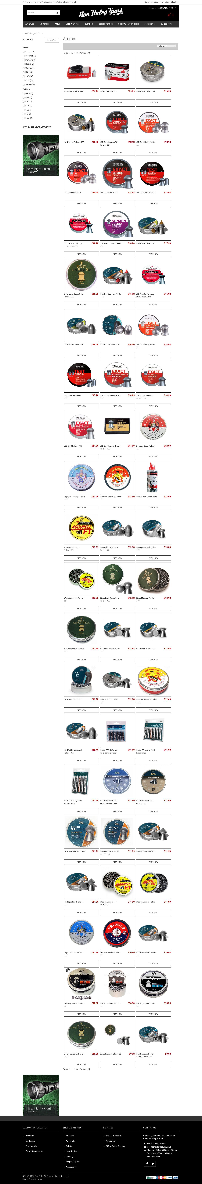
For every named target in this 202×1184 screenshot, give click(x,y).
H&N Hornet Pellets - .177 (74, 142)
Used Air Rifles (73, 24)
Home (147, 2)
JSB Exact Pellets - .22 (108, 193)
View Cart (165, 2)
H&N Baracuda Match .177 (74, 851)
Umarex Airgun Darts (108, 91)
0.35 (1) (28, 106)
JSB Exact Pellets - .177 (73, 446)
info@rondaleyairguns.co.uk (66, 2)
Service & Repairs (113, 1136)
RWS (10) (29, 80)
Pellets (69, 1146)
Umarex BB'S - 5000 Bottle (146, 497)
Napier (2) (29, 64)
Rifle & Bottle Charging (115, 1146)
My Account (155, 2)
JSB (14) (29, 76)
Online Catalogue (29, 33)
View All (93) (84, 53)
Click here (32, 172)
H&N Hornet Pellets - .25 (145, 243)
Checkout (175, 2)
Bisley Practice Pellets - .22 (110, 1054)
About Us (30, 1136)
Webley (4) (30, 84)
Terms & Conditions (34, 1151)
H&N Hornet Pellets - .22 (145, 91)
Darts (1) (29, 93)
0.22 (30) (29, 118)
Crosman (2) (30, 56)
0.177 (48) (29, 101)
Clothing (89, 24)
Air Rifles (29, 24)
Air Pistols (44, 24)
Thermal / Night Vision (128, 24)
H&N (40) (29, 72)
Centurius (38, 1179)
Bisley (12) (29, 52)
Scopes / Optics (106, 24)
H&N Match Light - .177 (73, 699)
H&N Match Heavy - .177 (145, 649)
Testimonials (31, 1146)
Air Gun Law (111, 1141)
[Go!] (57, 12)
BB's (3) (28, 97)
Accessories (150, 24)
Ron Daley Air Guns (43, 1176)
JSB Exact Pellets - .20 (72, 193)
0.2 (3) (28, 114)
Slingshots (166, 24)
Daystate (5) (30, 60)
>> (77, 53)
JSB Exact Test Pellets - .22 (146, 193)
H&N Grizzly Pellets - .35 (109, 345)
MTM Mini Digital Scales (73, 91)
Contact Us (30, 1141)
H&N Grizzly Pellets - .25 (73, 345)
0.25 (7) (28, 110)
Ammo (57, 24)
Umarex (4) (30, 68)
